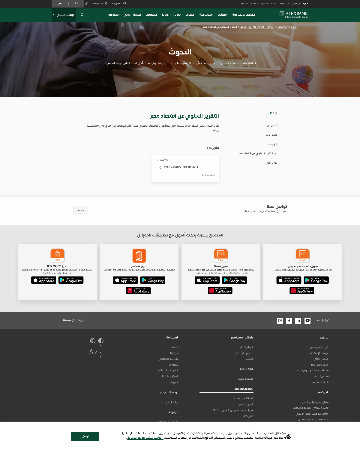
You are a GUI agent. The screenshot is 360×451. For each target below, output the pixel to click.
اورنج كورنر (248, 416)
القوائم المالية (246, 347)
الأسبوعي (272, 125)
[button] (82, 14)
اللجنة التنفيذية (320, 382)
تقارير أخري (272, 163)
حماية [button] (165, 15)
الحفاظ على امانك (244, 398)
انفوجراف (273, 144)
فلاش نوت (272, 135)
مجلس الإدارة (321, 376)
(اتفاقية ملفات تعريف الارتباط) (145, 437)
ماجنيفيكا (285, 3)
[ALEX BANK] (294, 14)
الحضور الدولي (321, 359)
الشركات (244, 3)
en (76, 3)
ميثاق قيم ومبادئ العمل (315, 402)
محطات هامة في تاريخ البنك (312, 370)
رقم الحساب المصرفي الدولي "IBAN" (233, 410)
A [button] (101, 353)
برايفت (274, 3)
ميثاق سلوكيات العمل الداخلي (312, 414)
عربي (60, 3)
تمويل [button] (177, 15)
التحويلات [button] (151, 15)
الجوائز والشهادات (169, 376)
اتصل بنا (174, 382)
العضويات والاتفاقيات (167, 370)
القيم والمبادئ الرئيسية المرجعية (310, 408)
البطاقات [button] (222, 15)
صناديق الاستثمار (244, 353)
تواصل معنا (116, 3)
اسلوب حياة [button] (206, 15)
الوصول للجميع (246, 404)
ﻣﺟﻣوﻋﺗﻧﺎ (113, 15)
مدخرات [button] (190, 15)
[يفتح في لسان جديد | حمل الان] (316, 281)
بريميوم (296, 3)
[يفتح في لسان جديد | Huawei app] (301, 291)
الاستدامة (173, 347)
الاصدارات (173, 365)
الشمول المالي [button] (132, 15)
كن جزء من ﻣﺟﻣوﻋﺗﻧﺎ (317, 347)
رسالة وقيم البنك (319, 365)
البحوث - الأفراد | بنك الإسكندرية (257, 27)
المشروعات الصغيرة (259, 3)
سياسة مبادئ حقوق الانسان (313, 419)
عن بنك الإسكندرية (318, 353)
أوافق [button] (85, 436)
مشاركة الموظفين (168, 359)
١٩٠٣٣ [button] (80, 210)
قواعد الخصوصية (169, 402)
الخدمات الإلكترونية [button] (243, 15)
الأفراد (305, 3)
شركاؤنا (174, 353)
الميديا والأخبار (246, 379)
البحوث (273, 113)
